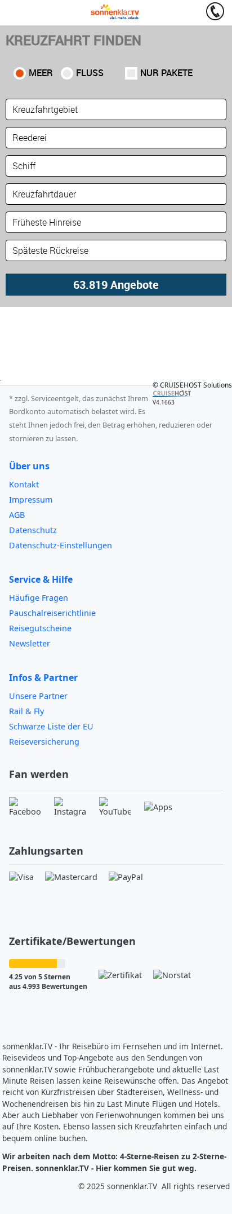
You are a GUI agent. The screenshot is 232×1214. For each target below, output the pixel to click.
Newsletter (29, 643)
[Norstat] (172, 975)
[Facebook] (25, 807)
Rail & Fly (26, 711)
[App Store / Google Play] (158, 807)
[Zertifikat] (120, 975)
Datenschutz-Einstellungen (60, 545)
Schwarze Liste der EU (51, 726)
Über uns (29, 466)
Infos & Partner (43, 677)
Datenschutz (33, 530)
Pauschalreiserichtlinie (52, 613)
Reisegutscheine (40, 628)
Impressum (30, 499)
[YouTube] (115, 807)
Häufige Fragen (38, 597)
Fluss (90, 73)
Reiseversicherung (44, 741)
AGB (17, 514)
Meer (41, 73)
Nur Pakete (166, 73)
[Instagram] (70, 807)
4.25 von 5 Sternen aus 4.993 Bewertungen (48, 981)
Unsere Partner (38, 695)
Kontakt (24, 484)
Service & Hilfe (41, 579)
